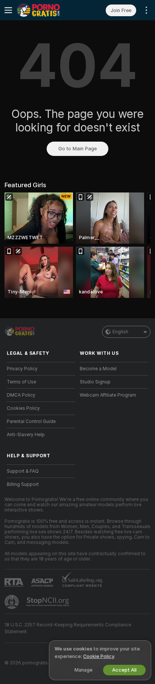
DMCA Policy (21, 395)
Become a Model (98, 368)
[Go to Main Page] (47, 10)
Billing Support (23, 484)
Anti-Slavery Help (26, 434)
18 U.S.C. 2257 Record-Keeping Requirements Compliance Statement (68, 628)
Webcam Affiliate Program (108, 395)
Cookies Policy (23, 408)
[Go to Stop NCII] (48, 601)
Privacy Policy (22, 368)
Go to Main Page (77, 148)
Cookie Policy (98, 656)
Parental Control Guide (31, 421)
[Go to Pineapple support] (12, 602)
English (120, 331)
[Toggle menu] (8, 10)
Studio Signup (95, 382)
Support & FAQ (23, 471)
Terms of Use (21, 382)
